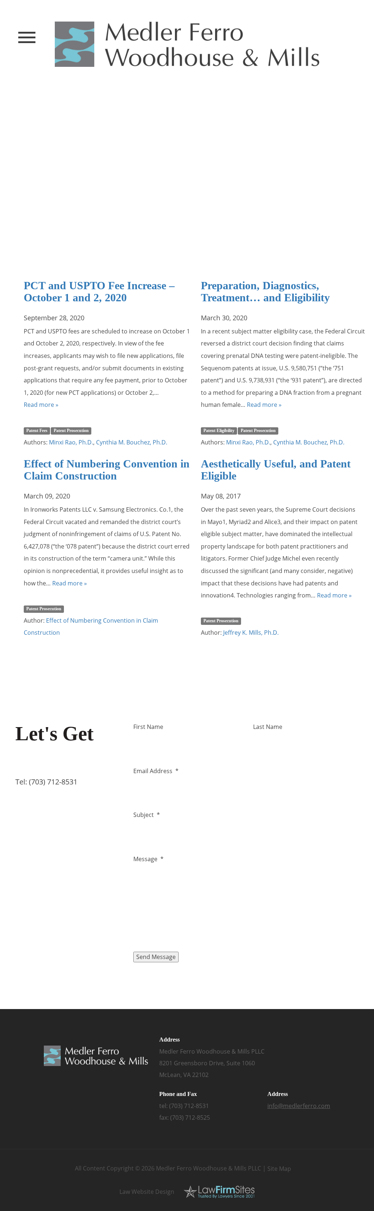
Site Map (279, 1169)
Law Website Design (146, 1192)
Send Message (156, 957)
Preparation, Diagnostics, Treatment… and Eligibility (265, 291)
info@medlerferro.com (298, 1106)
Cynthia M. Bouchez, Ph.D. (131, 442)
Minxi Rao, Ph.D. (71, 442)
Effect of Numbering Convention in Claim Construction (107, 470)
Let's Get (54, 743)
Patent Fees (36, 430)
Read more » (41, 405)
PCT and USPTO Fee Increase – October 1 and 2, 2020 (99, 291)
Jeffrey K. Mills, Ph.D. (251, 633)
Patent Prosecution (71, 430)
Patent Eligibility (218, 430)
